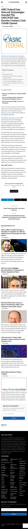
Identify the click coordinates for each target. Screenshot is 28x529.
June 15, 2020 (11, 308)
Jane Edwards (5, 237)
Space (20, 489)
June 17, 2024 (12, 343)
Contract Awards (8, 6)
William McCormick (8, 26)
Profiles (21, 487)
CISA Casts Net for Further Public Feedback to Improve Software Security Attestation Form (13, 339)
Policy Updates (22, 482)
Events (12, 470)
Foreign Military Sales (13, 486)
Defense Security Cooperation (4, 496)
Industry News (22, 463)
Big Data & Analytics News (4, 475)
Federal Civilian (12, 479)
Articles (3, 464)
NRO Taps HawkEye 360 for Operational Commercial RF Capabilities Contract (13, 80)
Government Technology (13, 497)
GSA (20, 459)
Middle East (22, 475)
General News (13, 489)
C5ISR (2, 480)
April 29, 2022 (18, 26)
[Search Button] (26, 2)
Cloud (2, 484)
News (20, 480)
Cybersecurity (4, 489)
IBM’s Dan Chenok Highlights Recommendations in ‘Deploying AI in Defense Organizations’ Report (12, 270)
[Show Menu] (2, 2)
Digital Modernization (13, 467)
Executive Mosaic (11, 524)
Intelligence (22, 465)
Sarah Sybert (5, 308)
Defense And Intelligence (4, 492)
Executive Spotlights (12, 476)
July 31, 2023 (11, 237)
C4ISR (2, 477)
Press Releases (22, 484)
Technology (22, 491)
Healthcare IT (22, 461)
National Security (21, 478)
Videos (20, 493)
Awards (3, 472)
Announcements (5, 462)
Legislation (22, 471)
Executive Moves (12, 473)
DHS (11, 462)
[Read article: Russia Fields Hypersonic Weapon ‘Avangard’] (14, 384)
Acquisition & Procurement (4, 459)
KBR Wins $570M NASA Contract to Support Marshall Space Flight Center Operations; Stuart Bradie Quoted (12, 304)
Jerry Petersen (5, 343)
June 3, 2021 (11, 273)
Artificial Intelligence (4, 467)
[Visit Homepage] (14, 2)
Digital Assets (13, 464)
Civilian (3, 482)
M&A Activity (22, 473)
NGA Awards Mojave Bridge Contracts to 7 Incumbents (13, 83)
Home (2, 6)
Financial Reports (12, 483)
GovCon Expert (14, 491)
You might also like (7, 74)
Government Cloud (13, 494)
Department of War (14, 459)
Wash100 (21, 495)
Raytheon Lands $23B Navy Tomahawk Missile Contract (12, 76)
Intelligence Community (22, 468)
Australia (3, 470)
